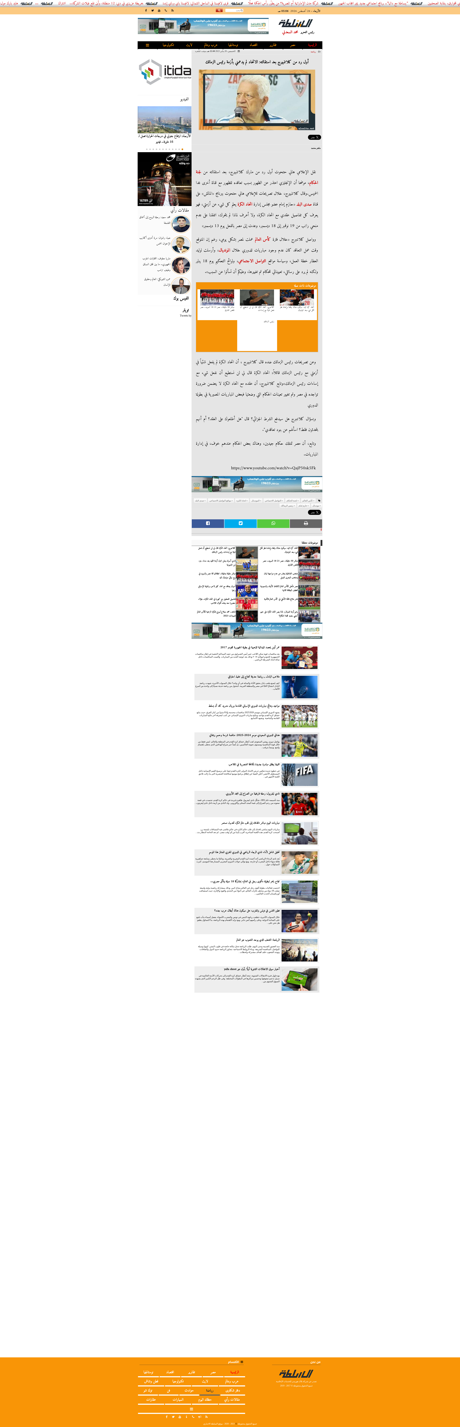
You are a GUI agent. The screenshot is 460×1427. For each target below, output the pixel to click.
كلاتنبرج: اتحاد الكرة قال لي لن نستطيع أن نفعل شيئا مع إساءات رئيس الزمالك (217, 550)
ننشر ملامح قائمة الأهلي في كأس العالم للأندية (281, 599)
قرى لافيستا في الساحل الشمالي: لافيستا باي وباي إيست (252, 3)
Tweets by (186, 315)
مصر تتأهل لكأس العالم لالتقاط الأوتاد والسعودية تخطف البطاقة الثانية (279, 588)
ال (229, 250)
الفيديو (184, 99)
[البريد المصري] (165, 179)
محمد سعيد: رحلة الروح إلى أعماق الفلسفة (154, 220)
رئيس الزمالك (269, 321)
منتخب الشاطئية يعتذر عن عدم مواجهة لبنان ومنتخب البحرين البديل (281, 576)
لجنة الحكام (292, 500)
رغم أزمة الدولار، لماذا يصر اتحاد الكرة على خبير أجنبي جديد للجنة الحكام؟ (279, 614)
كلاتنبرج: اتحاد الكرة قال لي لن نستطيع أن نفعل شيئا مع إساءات (257, 308)
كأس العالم (263, 239)
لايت (189, 45)
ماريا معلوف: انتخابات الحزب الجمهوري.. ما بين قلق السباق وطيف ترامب (156, 264)
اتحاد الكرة (245, 204)
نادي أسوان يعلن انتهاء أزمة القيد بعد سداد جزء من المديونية (217, 563)
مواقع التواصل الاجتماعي (220, 500)
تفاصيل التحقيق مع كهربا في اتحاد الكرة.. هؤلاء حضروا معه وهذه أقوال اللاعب (217, 601)
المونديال (255, 500)
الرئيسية (312, 45)
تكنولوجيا (168, 45)
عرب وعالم (211, 45)
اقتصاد (253, 45)
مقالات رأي (180, 210)
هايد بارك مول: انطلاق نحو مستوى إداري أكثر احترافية (41, 3)
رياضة (313, 51)
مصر (292, 45)
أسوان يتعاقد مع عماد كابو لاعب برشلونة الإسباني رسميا (217, 588)
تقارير (273, 45)
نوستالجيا (233, 45)
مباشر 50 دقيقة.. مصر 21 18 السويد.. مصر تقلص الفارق (217, 308)
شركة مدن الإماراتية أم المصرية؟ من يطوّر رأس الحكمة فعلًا (339, 3)
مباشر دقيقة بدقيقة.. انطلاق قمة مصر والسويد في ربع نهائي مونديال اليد (217, 576)
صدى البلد (304, 204)
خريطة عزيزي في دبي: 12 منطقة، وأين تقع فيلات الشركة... (162, 3)
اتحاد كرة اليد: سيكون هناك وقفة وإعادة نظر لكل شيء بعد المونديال (297, 308)
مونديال (223, 250)
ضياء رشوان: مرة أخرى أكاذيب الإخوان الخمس (154, 240)
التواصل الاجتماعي (252, 261)
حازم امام (303, 505)
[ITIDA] (165, 71)
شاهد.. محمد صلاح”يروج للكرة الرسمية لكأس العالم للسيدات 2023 (216, 614)
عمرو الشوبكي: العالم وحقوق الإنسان (157, 282)
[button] (182, 149)
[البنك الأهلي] (257, 486)
